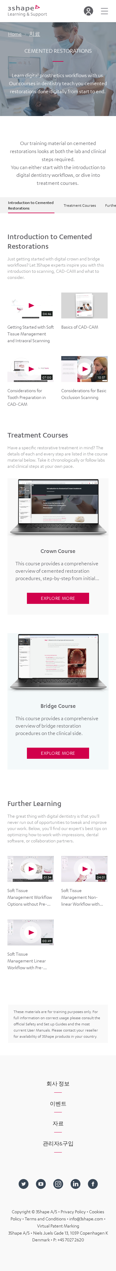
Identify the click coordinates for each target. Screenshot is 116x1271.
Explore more (58, 598)
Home (15, 34)
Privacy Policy (74, 1211)
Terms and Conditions (46, 1218)
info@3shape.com (86, 1218)
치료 (34, 34)
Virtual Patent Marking (58, 1225)
